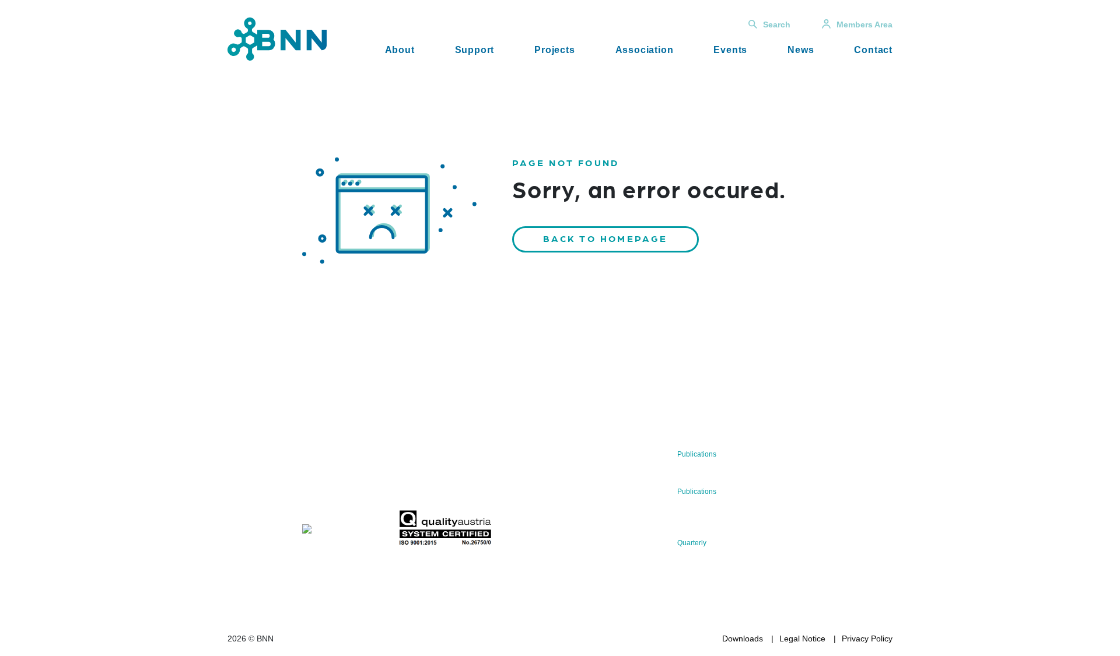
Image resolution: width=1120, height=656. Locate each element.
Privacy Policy (867, 638)
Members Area (864, 24)
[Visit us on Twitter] (241, 531)
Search (776, 24)
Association (644, 50)
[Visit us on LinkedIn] (278, 531)
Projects (554, 50)
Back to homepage (605, 238)
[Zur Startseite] (277, 38)
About (400, 50)
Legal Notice (802, 638)
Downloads (742, 638)
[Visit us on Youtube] (334, 531)
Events (730, 50)
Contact (873, 50)
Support (475, 50)
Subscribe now (467, 482)
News (801, 50)
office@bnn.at (253, 500)
